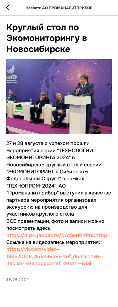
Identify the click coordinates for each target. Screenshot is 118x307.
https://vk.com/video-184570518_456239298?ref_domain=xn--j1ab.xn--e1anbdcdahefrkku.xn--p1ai (55, 256)
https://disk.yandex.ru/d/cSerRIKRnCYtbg (56, 235)
